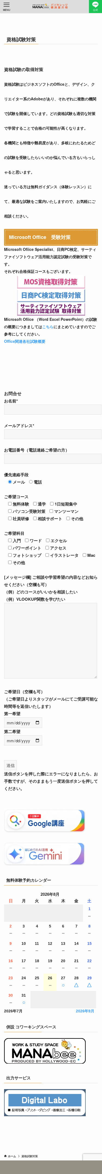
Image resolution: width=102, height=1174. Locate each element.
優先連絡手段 (16, 475)
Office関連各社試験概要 (24, 341)
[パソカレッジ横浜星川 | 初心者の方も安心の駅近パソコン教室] (51, 6)
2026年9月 (85, 1011)
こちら (48, 326)
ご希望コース (16, 497)
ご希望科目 (14, 533)
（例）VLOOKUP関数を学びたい (34, 599)
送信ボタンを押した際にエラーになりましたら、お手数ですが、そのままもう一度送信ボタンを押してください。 (51, 781)
